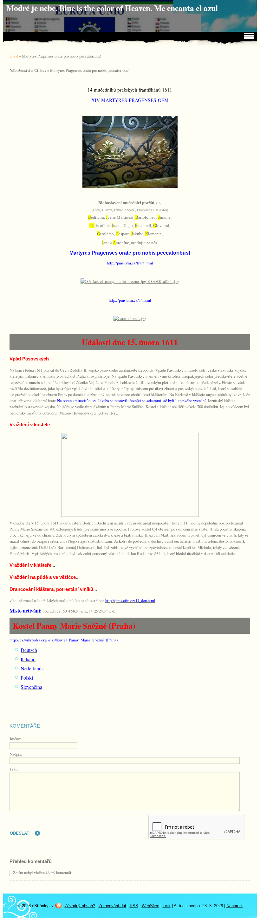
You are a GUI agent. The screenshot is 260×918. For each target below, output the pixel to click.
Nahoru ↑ (234, 905)
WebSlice (150, 905)
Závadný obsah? (80, 905)
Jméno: (15, 739)
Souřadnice (51, 611)
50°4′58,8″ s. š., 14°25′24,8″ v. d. (89, 611)
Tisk (167, 905)
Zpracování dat (112, 905)
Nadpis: (16, 754)
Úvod (14, 56)
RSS (134, 905)
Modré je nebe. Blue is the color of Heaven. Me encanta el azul (112, 8)
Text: (14, 769)
